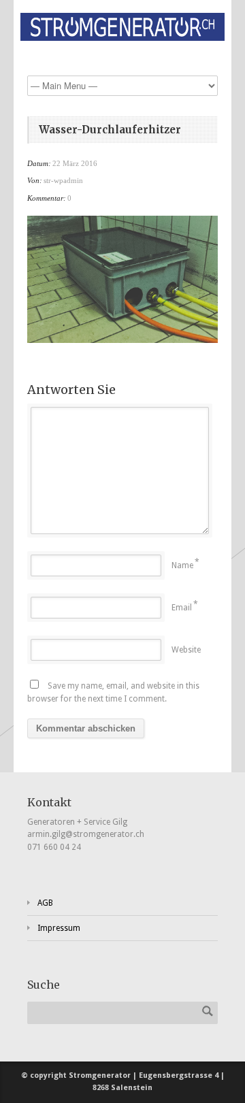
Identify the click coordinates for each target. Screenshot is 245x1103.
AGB (45, 903)
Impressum (58, 928)
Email (182, 607)
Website (186, 650)
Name (182, 565)
